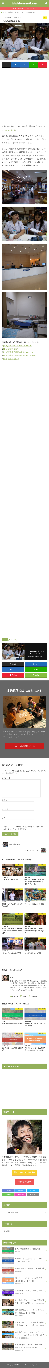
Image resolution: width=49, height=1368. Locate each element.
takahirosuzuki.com (24, 3)
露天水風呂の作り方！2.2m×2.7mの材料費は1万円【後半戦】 (29, 1313)
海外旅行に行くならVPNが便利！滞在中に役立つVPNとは (29, 1301)
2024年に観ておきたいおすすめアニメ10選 (29, 1260)
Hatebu (20, 1190)
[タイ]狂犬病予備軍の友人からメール (18, 352)
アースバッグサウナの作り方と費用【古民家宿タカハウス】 (29, 1323)
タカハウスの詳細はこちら (24, 746)
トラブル (13, 639)
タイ (5, 639)
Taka (12, 977)
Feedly (8, 1194)
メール (5, 809)
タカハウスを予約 (24, 1182)
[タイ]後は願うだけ (11, 359)
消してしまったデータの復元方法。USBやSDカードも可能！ (29, 1281)
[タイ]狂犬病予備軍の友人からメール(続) (19, 355)
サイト (4, 818)
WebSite (15, 996)
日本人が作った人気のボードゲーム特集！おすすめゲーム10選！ (29, 1347)
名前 (4, 800)
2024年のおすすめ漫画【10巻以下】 (30, 1269)
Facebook (34, 996)
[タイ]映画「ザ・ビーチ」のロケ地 (17, 346)
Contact (33, 1194)
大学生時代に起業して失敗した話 (28, 1291)
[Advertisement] (24, 94)
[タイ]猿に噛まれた (11, 349)
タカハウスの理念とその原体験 (27, 1250)
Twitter (24, 996)
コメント (6, 778)
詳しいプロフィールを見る (24, 1172)
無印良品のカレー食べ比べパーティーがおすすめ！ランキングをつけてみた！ (29, 1335)
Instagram (21, 1194)
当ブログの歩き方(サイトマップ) (25, 8)
